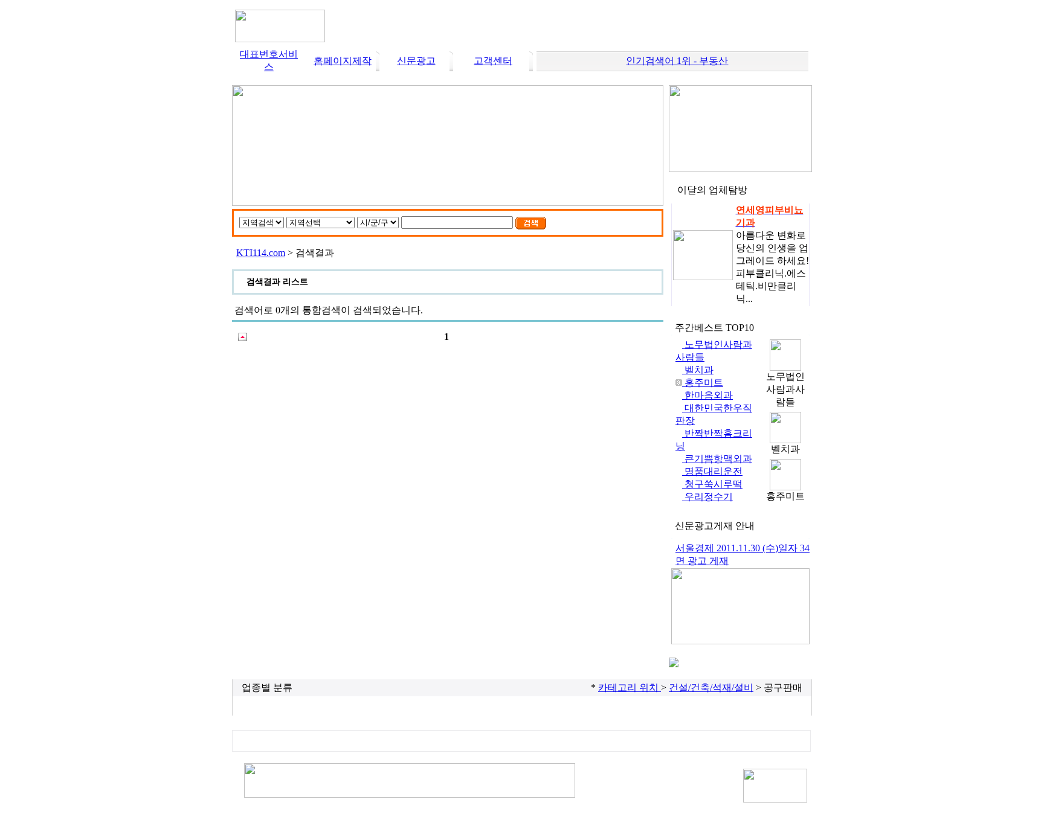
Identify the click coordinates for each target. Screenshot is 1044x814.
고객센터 (493, 61)
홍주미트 (702, 382)
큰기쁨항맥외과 (717, 458)
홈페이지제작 (343, 61)
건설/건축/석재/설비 (711, 687)
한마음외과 (707, 395)
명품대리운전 (712, 471)
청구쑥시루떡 (712, 484)
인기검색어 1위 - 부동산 (677, 61)
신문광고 (416, 61)
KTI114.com (260, 253)
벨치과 (698, 370)
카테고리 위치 (629, 687)
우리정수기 (707, 497)
